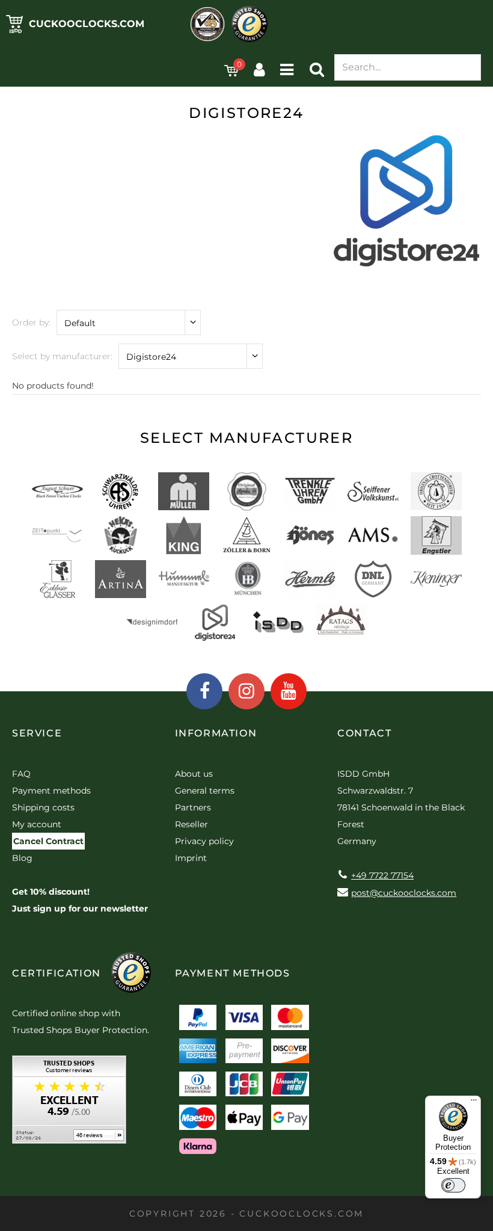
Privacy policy (204, 841)
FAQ (21, 773)
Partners (193, 807)
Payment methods (51, 790)
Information (216, 733)
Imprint (191, 858)
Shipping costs (43, 807)
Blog (22, 858)
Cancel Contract (48, 841)
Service (37, 733)
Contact (364, 733)
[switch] (453, 1185)
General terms (204, 790)
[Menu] (474, 1103)
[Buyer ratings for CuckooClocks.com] (69, 1103)
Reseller (191, 824)
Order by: (31, 322)
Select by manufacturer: (62, 356)
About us (194, 773)
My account (36, 824)
